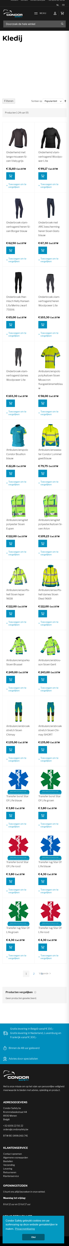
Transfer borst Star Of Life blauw (17, 798)
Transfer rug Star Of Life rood (50, 930)
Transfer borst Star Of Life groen (49, 798)
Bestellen (8, 1161)
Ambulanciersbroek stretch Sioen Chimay (18, 730)
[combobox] (34, 24)
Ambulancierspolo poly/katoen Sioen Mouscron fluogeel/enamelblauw (50, 380)
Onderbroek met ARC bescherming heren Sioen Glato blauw (49, 229)
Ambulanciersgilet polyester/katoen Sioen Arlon (50, 524)
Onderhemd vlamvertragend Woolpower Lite (50, 156)
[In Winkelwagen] (10, 176)
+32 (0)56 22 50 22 (13, 1125)
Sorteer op (36, 101)
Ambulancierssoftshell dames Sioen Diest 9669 (50, 594)
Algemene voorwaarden (15, 1157)
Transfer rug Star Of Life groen (18, 930)
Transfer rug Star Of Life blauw (50, 864)
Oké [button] (33, 1237)
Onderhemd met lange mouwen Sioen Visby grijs (16, 156)
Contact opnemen (12, 1153)
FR (63, 5)
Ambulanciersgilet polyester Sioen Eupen (17, 524)
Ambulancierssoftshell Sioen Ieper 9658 (18, 594)
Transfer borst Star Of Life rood (17, 864)
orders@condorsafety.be (15, 1129)
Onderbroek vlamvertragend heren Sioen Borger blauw (18, 227)
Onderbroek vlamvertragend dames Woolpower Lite (17, 375)
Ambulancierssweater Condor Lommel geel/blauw (50, 454)
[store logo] (12, 13)
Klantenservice (11, 1176)
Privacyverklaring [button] (25, 1228)
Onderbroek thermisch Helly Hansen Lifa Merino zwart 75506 (17, 303)
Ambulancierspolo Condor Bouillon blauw (17, 454)
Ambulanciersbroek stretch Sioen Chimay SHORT (50, 730)
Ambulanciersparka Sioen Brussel (18, 662)
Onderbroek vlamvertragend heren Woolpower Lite (49, 301)
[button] (18, 185)
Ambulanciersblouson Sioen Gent (49, 662)
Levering (7, 1168)
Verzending (9, 1165)
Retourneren (9, 1172)
